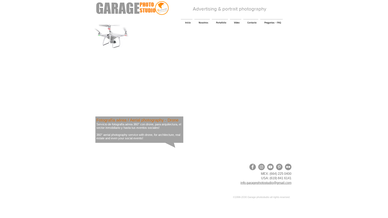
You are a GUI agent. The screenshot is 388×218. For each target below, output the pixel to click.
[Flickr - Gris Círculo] (288, 167)
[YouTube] (270, 167)
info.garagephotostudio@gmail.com (265, 182)
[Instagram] (261, 167)
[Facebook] (252, 167)
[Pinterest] (279, 167)
